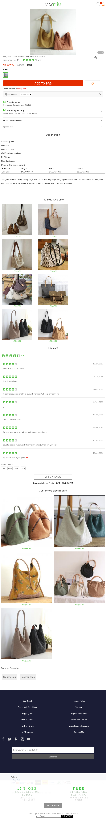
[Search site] (97, 4)
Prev (10, 468)
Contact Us (79, 732)
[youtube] (28, 739)
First (3, 468)
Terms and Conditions (27, 707)
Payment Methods (79, 713)
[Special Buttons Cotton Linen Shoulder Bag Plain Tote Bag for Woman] (79, 522)
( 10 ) (40, 60)
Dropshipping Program (79, 726)
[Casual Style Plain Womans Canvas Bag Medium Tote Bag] (53, 325)
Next (16, 468)
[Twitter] (9, 739)
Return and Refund (79, 720)
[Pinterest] (16, 739)
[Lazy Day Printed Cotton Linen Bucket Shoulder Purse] (53, 256)
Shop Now (53, 806)
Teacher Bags (28, 677)
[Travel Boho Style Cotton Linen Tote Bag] (53, 221)
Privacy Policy (79, 701)
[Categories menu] (8, 4)
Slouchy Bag (9, 677)
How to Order (27, 720)
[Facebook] (3, 739)
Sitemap (78, 707)
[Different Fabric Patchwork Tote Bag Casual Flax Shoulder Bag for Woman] (17, 325)
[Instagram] (22, 739)
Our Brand (27, 701)
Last (23, 468)
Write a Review (53, 476)
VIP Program (27, 732)
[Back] (3, 4)
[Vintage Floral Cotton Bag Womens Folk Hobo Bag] (26, 578)
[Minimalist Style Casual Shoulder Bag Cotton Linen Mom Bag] (53, 290)
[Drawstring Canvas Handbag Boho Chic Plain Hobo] (79, 578)
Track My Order (27, 726)
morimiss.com (53, 4)
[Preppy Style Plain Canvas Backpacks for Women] (26, 522)
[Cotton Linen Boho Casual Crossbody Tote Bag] (17, 221)
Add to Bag (43, 83)
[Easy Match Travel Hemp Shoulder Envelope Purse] (17, 290)
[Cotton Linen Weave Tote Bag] (17, 256)
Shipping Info (27, 713)
